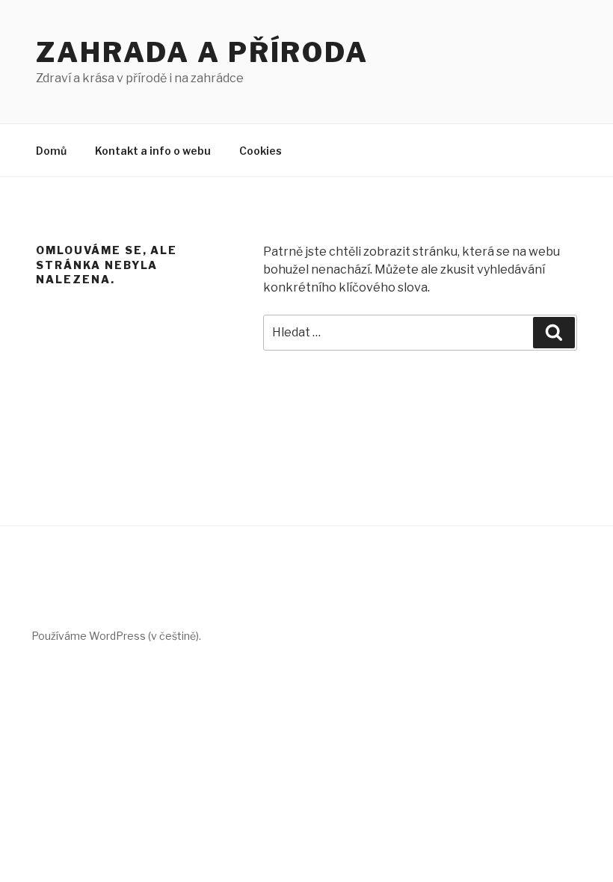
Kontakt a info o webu (153, 150)
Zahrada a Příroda (202, 52)
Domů (51, 150)
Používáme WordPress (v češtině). (116, 635)
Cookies (260, 150)
